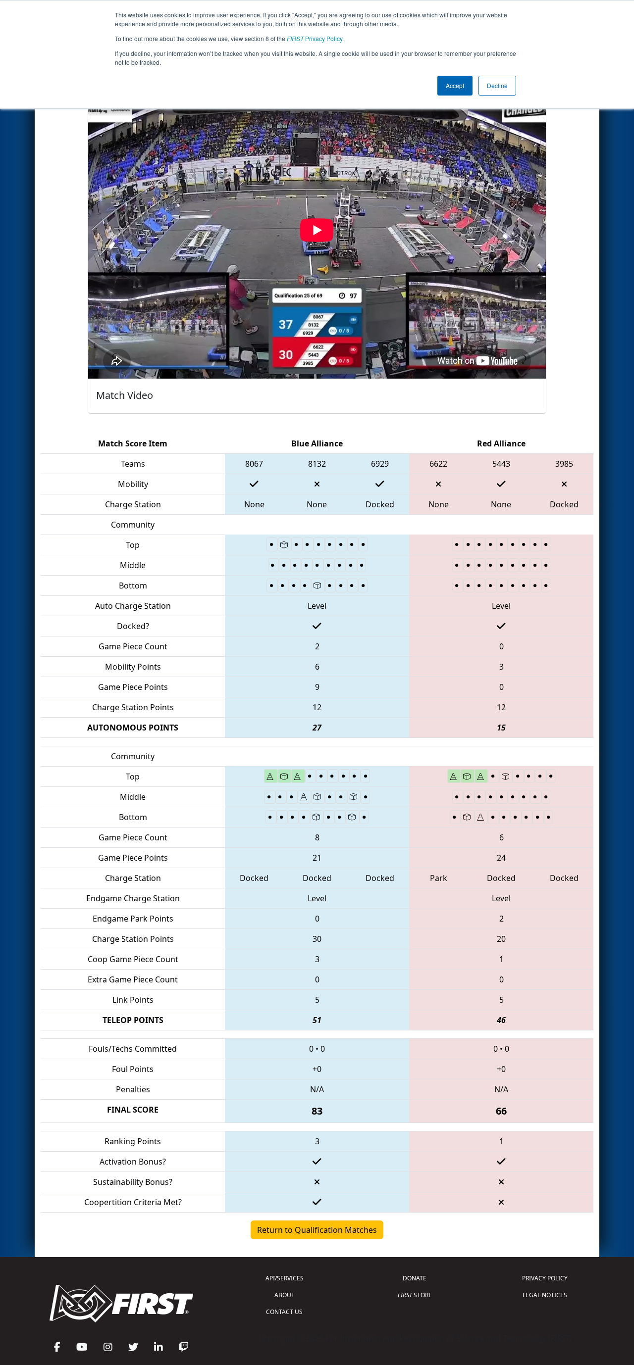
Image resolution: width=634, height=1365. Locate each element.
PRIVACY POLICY (545, 1278)
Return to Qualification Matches (317, 1229)
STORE (415, 1295)
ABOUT (284, 1295)
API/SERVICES (284, 1278)
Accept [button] (455, 85)
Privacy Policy (314, 38)
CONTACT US (284, 1312)
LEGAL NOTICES (545, 1295)
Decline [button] (497, 85)
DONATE (414, 1278)
